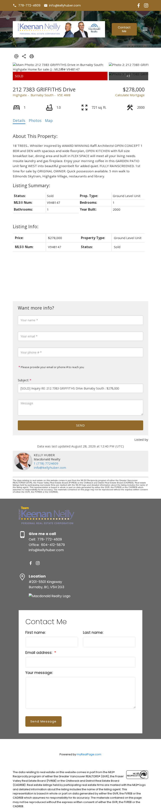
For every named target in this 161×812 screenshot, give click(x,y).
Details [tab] (19, 120)
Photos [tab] (35, 120)
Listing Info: (25, 226)
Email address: (39, 652)
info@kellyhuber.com (65, 5)
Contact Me (124, 29)
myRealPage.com (89, 754)
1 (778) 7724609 (46, 463)
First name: (35, 632)
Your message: (39, 672)
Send (80, 425)
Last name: (93, 632)
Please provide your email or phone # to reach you (52, 367)
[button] (26, 5)
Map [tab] (49, 120)
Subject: (23, 380)
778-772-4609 (29, 5)
